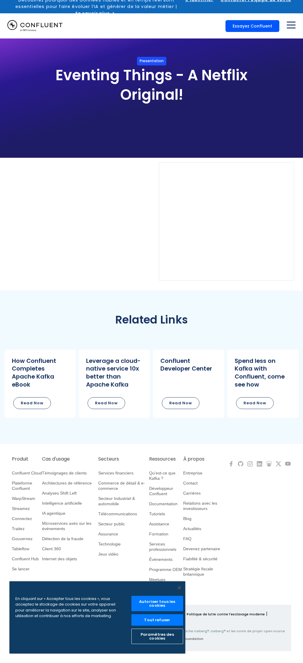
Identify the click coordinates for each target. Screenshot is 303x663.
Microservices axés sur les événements (66, 526)
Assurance (108, 534)
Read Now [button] (32, 403)
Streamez (21, 508)
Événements (161, 559)
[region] (97, 617)
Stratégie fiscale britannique (198, 572)
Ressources (162, 459)
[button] (40, 384)
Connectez (22, 518)
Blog (187, 518)
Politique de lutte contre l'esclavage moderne (226, 614)
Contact (190, 483)
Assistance (159, 524)
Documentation (163, 503)
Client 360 (51, 548)
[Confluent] (34, 25)
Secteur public (111, 524)
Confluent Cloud (27, 473)
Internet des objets (59, 558)
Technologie (109, 544)
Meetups (157, 579)
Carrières (192, 493)
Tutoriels (157, 513)
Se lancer (21, 569)
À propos (193, 459)
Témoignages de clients (64, 473)
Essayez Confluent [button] (252, 26)
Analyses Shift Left (59, 493)
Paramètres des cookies (157, 636)
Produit (20, 459)
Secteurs (108, 459)
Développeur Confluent (161, 491)
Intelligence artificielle (62, 503)
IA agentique (53, 513)
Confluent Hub (25, 558)
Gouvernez (22, 538)
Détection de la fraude (62, 538)
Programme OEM (165, 569)
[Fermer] (179, 588)
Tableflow (20, 548)
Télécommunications (117, 513)
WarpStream (23, 498)
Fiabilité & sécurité (200, 558)
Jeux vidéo (108, 554)
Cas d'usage (56, 459)
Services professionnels (162, 547)
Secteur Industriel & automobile (116, 501)
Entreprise (192, 473)
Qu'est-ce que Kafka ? (162, 476)
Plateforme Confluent (22, 486)
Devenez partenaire (201, 548)
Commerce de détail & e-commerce (121, 486)
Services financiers (115, 473)
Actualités (192, 528)
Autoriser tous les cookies (157, 603)
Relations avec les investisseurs (200, 506)
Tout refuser (157, 620)
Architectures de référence (67, 483)
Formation (158, 534)
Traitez (18, 528)
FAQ (187, 538)
